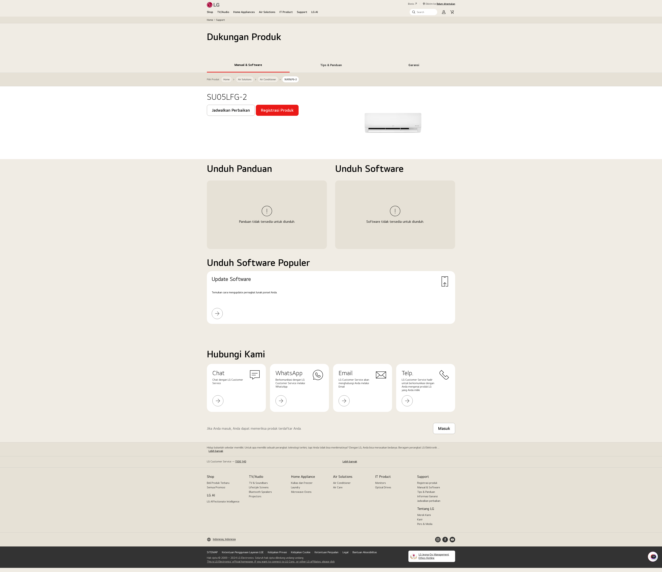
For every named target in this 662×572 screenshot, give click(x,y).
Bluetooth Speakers (260, 491)
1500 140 (240, 461)
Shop (210, 12)
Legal (345, 552)
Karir (420, 519)
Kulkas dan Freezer (302, 483)
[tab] (248, 65)
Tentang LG (425, 509)
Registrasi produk (427, 483)
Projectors (255, 496)
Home (210, 19)
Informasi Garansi (427, 496)
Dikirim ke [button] (440, 3)
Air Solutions (267, 12)
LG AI (314, 12)
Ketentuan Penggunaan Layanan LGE (243, 552)
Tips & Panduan (426, 491)
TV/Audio (223, 12)
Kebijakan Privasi (277, 552)
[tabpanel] (331, 202)
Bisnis (411, 3)
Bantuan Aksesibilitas (365, 552)
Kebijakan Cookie (300, 552)
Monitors (380, 483)
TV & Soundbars (258, 483)
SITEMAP (212, 552)
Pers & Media (424, 524)
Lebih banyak (216, 451)
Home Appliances (244, 12)
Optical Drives (383, 487)
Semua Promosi (216, 487)
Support (302, 12)
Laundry (295, 487)
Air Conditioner (342, 483)
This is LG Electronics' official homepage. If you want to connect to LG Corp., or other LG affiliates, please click (271, 561)
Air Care (338, 487)
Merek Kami (424, 515)
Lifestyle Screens (259, 487)
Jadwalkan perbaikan (428, 500)
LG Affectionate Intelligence (223, 501)
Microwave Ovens (301, 491)
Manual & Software (428, 487)
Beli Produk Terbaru (218, 483)
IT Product (286, 12)
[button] (423, 12)
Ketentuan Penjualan (326, 552)
